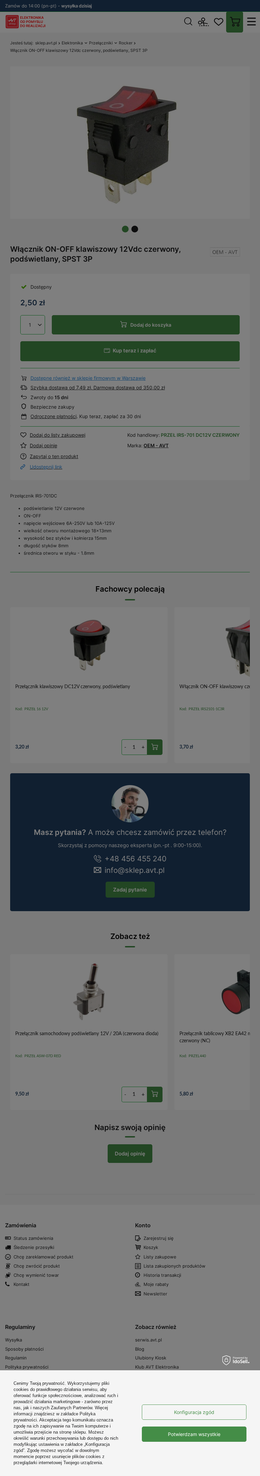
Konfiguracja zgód (194, 1412)
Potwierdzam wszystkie (194, 1434)
